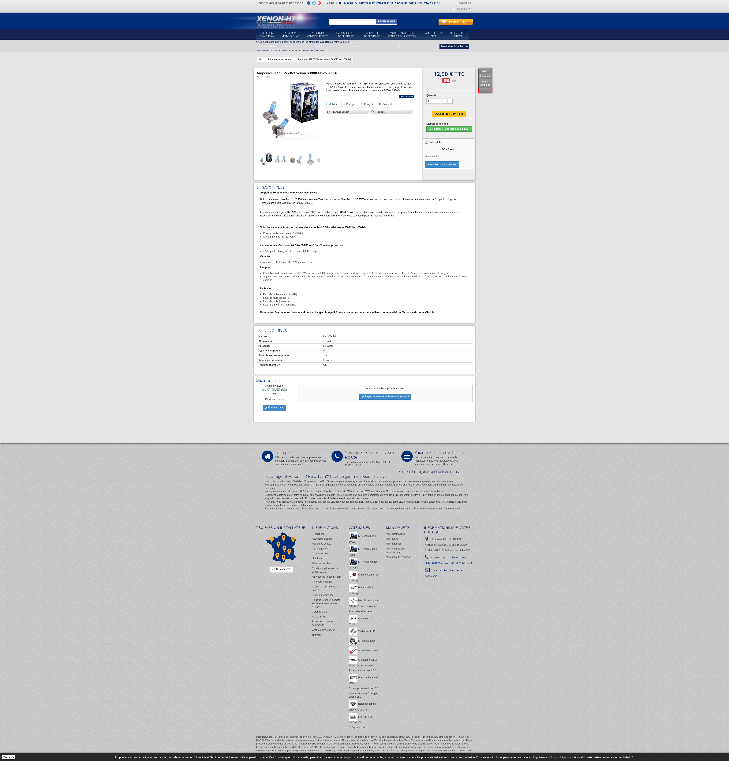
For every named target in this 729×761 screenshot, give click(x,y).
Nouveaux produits (322, 538)
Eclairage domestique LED (363, 688)
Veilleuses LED (366, 631)
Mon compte (397, 527)
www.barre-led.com (325, 494)
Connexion (465, 2)
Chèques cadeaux (359, 727)
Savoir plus (485, 76)
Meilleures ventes (321, 543)
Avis (485, 90)
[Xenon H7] (272, 21)
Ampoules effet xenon (361, 611)
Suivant (319, 160)
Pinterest (386, 104)
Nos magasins (320, 548)
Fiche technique (485, 83)
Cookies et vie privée (323, 629)
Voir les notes (432, 156)
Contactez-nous (320, 553)
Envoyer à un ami (341, 112)
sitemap (316, 634)
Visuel (485, 70)
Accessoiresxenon (457, 34)
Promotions (318, 533)
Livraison (317, 558)
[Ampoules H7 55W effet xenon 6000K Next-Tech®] (266, 159)
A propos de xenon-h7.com (326, 576)
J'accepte (8, 757)
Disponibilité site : (437, 123)
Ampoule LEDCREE (433, 34)
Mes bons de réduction (398, 557)
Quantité (431, 95)
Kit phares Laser (366, 640)
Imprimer (381, 112)
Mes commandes (395, 533)
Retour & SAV (463, 8)
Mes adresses (394, 543)
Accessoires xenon (368, 650)
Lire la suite (406, 96)
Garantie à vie (319, 611)
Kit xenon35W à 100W (267, 34)
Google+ (368, 104)
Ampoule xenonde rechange (346, 34)
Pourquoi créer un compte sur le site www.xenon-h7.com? (326, 603)
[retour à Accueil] (260, 59)
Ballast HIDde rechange (372, 34)
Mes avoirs (392, 538)
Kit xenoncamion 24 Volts (317, 34)
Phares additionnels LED (362, 670)
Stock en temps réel (323, 595)
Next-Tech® (329, 491)
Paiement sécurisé (322, 581)
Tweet (334, 104)
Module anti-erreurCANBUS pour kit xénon (402, 34)
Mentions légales (321, 563)
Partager (350, 104)
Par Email (347, 2)
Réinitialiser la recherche (454, 46)
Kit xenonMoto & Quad (290, 34)
